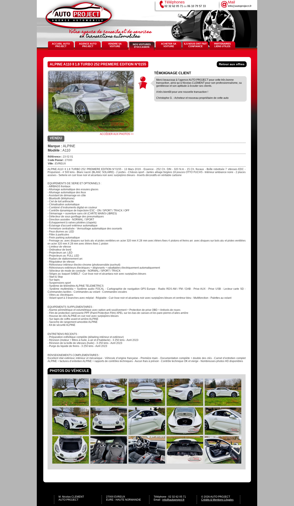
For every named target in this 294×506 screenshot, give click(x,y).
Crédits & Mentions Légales (217, 499)
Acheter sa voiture (168, 45)
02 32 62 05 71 (173, 6)
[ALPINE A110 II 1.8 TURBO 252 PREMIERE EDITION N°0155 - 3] (90, 103)
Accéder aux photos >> (117, 134)
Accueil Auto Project (61, 45)
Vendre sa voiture (115, 45)
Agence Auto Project (88, 45)
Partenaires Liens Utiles (222, 45)
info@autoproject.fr (173, 499)
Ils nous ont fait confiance (195, 45)
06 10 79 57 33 (196, 6)
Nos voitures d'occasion (142, 45)
